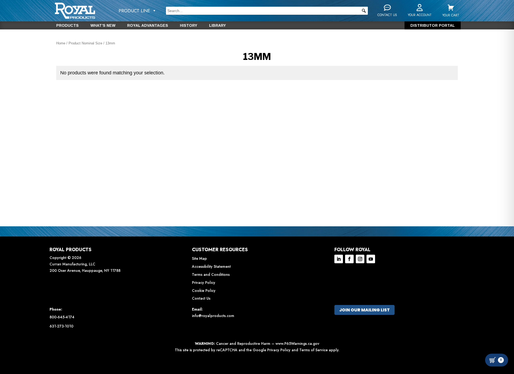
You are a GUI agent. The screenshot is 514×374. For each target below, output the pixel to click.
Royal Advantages (147, 26)
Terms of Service (313, 350)
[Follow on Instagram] (360, 259)
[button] (364, 11)
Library (217, 26)
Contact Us (201, 298)
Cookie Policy (204, 290)
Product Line (134, 10)
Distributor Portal (432, 26)
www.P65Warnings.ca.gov (297, 343)
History (188, 26)
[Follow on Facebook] (349, 259)
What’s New (102, 26)
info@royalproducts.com (213, 315)
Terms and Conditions (211, 274)
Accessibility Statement (211, 266)
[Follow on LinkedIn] (338, 259)
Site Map (199, 258)
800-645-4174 (62, 317)
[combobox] (267, 11)
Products (67, 26)
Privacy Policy (203, 282)
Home (60, 43)
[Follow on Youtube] (370, 259)
